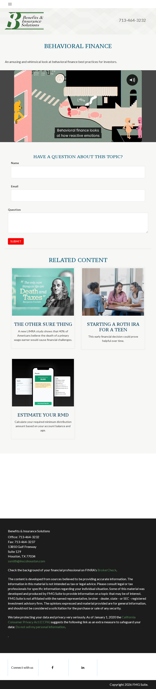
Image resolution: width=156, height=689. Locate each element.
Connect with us (22, 667)
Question (14, 209)
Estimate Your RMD (43, 415)
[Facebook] (52, 667)
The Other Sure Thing (43, 324)
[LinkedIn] (82, 667)
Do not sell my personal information (40, 627)
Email (14, 186)
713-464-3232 (132, 20)
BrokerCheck (107, 570)
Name (15, 163)
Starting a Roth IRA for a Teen (113, 326)
